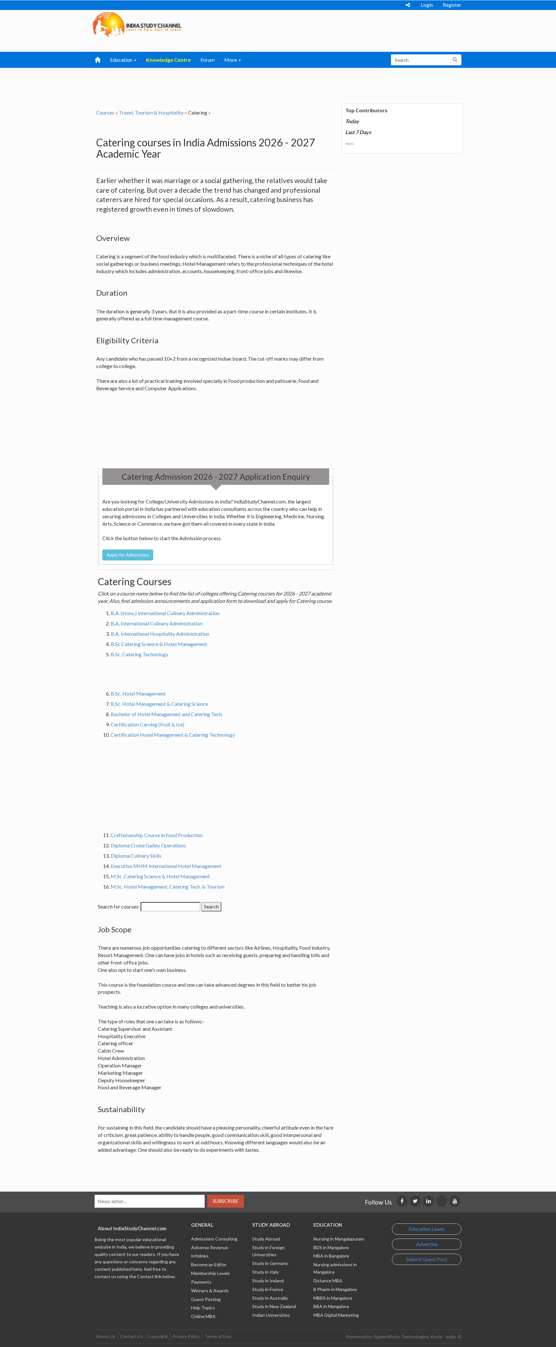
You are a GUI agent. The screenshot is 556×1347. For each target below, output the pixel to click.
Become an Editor (209, 1264)
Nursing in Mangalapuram (338, 1238)
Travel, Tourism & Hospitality (151, 112)
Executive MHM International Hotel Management (166, 866)
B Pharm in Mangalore (335, 1289)
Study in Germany (270, 1263)
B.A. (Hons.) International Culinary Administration (165, 613)
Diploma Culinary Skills (136, 856)
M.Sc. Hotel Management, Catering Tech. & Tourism (168, 886)
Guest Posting (206, 1299)
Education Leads (427, 1229)
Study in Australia (270, 1298)
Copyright (158, 1336)
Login (427, 5)
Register (452, 5)
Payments (201, 1282)
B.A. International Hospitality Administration (160, 634)
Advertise (427, 1244)
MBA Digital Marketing (336, 1315)
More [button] (231, 60)
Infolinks (199, 1256)
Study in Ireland (268, 1280)
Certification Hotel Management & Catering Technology (173, 735)
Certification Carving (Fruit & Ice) (147, 724)
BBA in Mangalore (331, 1306)
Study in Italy (265, 1272)
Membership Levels (210, 1273)
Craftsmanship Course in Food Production (157, 835)
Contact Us (131, 1336)
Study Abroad (266, 1238)
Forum (207, 60)
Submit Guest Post (426, 1259)
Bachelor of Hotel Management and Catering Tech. (167, 714)
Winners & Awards (210, 1290)
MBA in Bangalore (331, 1256)
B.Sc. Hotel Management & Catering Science (159, 704)
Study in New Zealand (274, 1306)
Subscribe (225, 1201)
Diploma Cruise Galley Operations (148, 845)
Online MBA (203, 1316)
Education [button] (121, 60)
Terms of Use (217, 1336)
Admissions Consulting (214, 1238)
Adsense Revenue (209, 1247)
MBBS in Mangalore (332, 1298)
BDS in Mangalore (331, 1247)
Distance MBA (327, 1280)
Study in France (267, 1289)
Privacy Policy (186, 1336)
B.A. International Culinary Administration (156, 623)
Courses (105, 112)
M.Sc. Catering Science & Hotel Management (160, 876)
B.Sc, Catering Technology (139, 654)
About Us (106, 1336)
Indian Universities (271, 1315)
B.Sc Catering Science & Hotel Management (159, 644)
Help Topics (203, 1307)
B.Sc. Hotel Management (138, 693)
